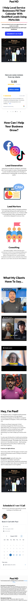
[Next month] (21, 536)
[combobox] (14, 564)
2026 (16, 536)
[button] (8, 528)
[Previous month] (6, 536)
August (12, 536)
